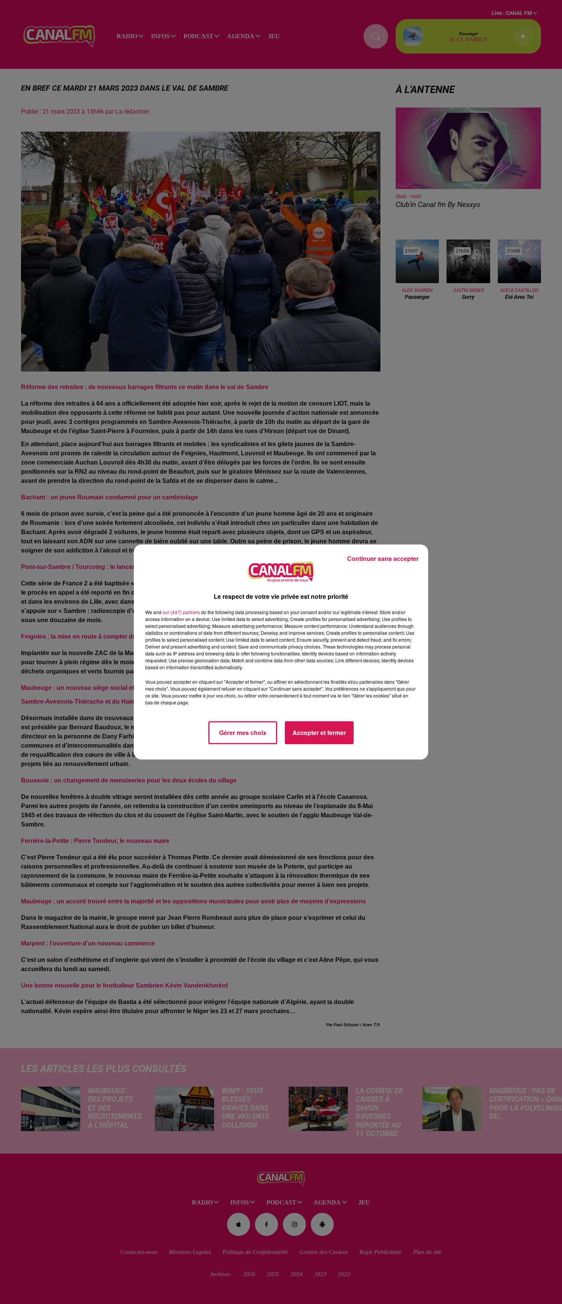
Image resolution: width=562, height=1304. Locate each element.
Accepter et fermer (319, 732)
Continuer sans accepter (383, 558)
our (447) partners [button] (181, 612)
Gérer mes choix (242, 732)
